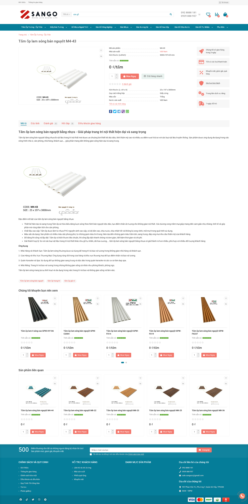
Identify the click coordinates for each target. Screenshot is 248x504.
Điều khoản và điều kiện (30, 479)
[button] (122, 362)
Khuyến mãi (79, 479)
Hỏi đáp (67, 123)
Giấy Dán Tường (57, 27)
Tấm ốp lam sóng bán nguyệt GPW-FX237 (208, 332)
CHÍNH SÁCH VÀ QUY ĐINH (33, 462)
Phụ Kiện (220, 27)
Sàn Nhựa (124, 27)
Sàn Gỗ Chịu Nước (182, 27)
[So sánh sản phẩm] (101, 56)
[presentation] (18, 327)
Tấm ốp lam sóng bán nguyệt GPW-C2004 (80, 332)
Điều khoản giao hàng (89, 123)
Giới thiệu (22, 2)
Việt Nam (163, 51)
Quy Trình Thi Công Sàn (30, 483)
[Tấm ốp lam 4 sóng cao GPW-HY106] (38, 311)
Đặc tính (35, 123)
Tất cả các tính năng (117, 104)
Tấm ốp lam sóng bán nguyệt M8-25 (165, 410)
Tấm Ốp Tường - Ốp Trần (31, 27)
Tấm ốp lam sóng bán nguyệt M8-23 (122, 410)
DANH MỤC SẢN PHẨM (138, 462)
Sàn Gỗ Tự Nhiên (202, 27)
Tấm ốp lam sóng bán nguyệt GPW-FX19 (165, 332)
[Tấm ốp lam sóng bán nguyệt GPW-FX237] (209, 311)
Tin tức (23, 487)
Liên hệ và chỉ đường (82, 468)
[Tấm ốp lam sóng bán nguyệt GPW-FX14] (124, 311)
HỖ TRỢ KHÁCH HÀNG (84, 462)
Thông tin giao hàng (35, 2)
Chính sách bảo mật (29, 475)
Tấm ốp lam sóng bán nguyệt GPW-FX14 (122, 332)
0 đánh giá (126, 84)
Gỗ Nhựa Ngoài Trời (79, 27)
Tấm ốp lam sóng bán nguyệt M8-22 (80, 410)
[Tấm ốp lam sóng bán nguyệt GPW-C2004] (81, 311)
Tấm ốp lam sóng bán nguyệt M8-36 (208, 410)
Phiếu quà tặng (80, 475)
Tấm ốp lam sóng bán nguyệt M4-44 (37, 410)
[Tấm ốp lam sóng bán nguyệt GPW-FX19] (166, 311)
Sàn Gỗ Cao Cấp (162, 27)
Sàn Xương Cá (142, 27)
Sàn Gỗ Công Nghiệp (104, 27)
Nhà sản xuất (79, 472)
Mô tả (24, 123)
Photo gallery (26, 491)
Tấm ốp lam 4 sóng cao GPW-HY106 (37, 331)
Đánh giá (50, 123)
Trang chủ (23, 35)
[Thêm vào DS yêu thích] (101, 50)
